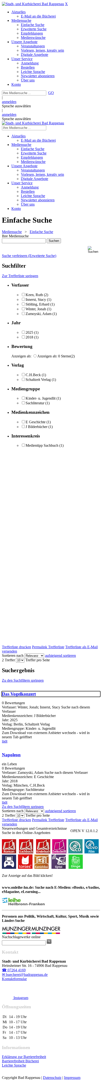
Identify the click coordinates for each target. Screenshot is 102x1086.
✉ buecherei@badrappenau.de (25, 975)
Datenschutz (52, 1078)
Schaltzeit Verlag (38, 380)
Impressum (72, 1078)
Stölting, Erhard (37, 304)
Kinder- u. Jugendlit (41, 398)
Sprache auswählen (16, 106)
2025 (29, 332)
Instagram (20, 998)
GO (51, 93)
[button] (94, 249)
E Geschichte (36, 422)
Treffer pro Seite (37, 660)
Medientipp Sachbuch (42, 445)
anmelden (9, 102)
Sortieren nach (12, 655)
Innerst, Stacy (36, 299)
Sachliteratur (35, 403)
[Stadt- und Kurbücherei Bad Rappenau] (33, 4)
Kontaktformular (14, 979)
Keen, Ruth (34, 295)
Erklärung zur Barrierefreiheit (24, 1057)
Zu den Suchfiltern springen (23, 680)
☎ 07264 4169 (14, 970)
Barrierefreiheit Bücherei (20, 1061)
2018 (29, 337)
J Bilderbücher (36, 427)
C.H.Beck (33, 375)
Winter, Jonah (36, 309)
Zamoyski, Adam (38, 314)
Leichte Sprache (14, 1065)
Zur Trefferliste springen (20, 276)
